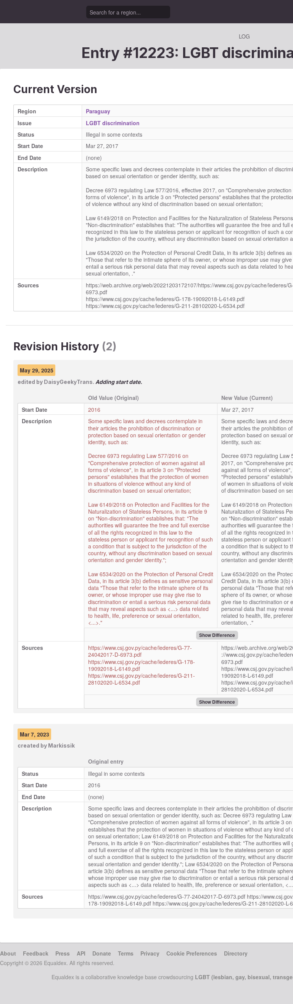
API (81, 953)
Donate (101, 953)
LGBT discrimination (113, 123)
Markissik (61, 745)
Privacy (149, 953)
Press (62, 953)
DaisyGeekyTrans (68, 382)
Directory (236, 953)
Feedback (35, 953)
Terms (126, 953)
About (8, 953)
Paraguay (98, 111)
